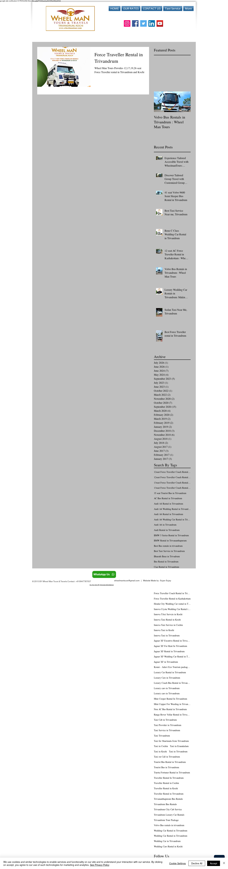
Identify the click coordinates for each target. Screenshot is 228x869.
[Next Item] (185, 101)
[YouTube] (160, 23)
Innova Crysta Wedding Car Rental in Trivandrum (172, 609)
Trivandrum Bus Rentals (165, 804)
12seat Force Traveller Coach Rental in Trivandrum (172, 477)
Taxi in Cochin (161, 746)
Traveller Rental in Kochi (166, 788)
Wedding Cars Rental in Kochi (168, 846)
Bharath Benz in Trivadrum (167, 556)
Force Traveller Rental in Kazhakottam (172, 598)
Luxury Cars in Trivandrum (167, 677)
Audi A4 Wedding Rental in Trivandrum (172, 509)
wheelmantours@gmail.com (127, 580)
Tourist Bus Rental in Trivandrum (170, 762)
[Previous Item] (159, 101)
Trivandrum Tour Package (166, 820)
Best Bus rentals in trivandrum (168, 545)
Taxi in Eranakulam (179, 746)
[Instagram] (127, 23)
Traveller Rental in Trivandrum (168, 793)
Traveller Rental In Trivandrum (169, 777)
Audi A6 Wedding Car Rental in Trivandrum (172, 519)
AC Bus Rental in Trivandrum (168, 498)
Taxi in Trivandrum (178, 751)
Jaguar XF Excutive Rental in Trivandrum (172, 640)
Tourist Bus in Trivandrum (166, 767)
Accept (213, 863)
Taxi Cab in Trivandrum (165, 719)
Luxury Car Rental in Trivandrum (170, 672)
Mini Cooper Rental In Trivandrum (170, 698)
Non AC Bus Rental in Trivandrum (170, 709)
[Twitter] (143, 23)
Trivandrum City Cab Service (168, 809)
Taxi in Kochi (160, 751)
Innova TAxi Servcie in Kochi (168, 614)
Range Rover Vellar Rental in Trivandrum (172, 714)
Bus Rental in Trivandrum (166, 561)
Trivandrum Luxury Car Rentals (169, 814)
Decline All (196, 863)
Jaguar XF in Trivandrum (166, 661)
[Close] (224, 863)
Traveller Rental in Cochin (166, 783)
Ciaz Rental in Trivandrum (166, 566)
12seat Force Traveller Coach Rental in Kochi (172, 471)
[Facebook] (135, 23)
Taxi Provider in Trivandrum (167, 725)
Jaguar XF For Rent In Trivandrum (170, 646)
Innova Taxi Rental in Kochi (167, 619)
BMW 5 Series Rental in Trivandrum (171, 535)
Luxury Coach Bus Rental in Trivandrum (172, 682)
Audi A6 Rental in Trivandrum (168, 514)
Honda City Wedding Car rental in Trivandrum (172, 603)
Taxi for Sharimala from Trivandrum (171, 740)
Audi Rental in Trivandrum (167, 530)
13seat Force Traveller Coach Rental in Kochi (172, 482)
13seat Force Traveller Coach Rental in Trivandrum (172, 487)
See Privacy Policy (99, 864)
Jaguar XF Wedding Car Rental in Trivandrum (172, 656)
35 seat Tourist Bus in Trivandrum (170, 493)
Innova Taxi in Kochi (164, 630)
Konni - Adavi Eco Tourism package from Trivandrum (172, 667)
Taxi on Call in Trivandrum (167, 756)
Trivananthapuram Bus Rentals (168, 798)
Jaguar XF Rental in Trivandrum (169, 651)
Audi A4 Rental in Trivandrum (168, 503)
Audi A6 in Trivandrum (165, 524)
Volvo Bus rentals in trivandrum (169, 825)
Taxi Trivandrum (162, 735)
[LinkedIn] (151, 23)
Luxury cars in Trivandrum (167, 688)
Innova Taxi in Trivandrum (167, 635)
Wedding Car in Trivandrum (167, 841)
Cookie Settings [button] (177, 863)
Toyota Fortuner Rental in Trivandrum (172, 772)
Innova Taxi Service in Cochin (168, 625)
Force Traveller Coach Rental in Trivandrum (172, 593)
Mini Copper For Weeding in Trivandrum (172, 704)
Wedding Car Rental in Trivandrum (170, 830)
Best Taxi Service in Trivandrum (169, 551)
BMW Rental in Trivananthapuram (170, 540)
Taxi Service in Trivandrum (167, 730)
